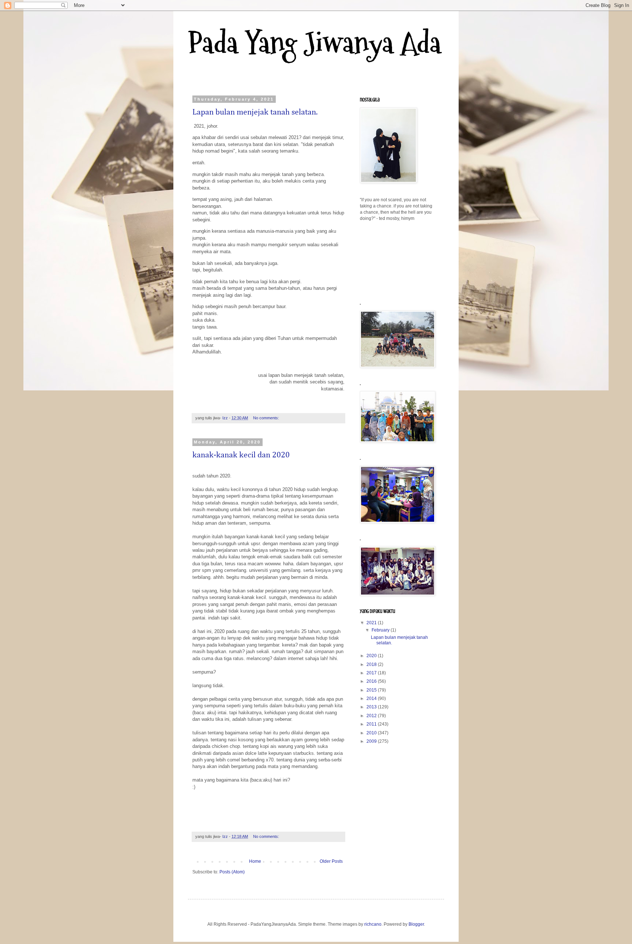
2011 (372, 724)
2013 (372, 706)
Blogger (416, 924)
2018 (372, 664)
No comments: (266, 418)
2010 (372, 732)
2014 (372, 698)
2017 (372, 672)
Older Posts (331, 861)
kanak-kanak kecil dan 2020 (241, 455)
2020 (372, 655)
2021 (372, 622)
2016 (372, 681)
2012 (372, 715)
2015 (372, 690)
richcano (372, 924)
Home (255, 861)
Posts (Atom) (232, 871)
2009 (372, 741)
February (381, 630)
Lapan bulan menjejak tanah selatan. (255, 112)
